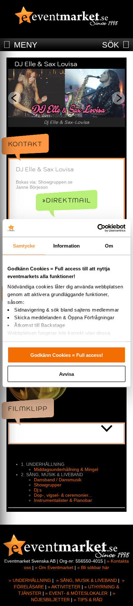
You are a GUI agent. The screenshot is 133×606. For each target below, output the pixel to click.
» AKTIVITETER (64, 586)
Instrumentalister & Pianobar (63, 500)
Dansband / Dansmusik (57, 479)
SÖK (110, 44)
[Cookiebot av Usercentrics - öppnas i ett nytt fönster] (97, 228)
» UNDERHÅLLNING (30, 580)
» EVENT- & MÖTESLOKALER (76, 593)
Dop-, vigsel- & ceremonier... (63, 495)
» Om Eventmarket (54, 567)
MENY (25, 44)
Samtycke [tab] (24, 246)
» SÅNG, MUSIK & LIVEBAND (86, 580)
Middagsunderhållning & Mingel (66, 469)
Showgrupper (47, 484)
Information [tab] (66, 246)
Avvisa (66, 373)
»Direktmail (66, 200)
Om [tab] (109, 246)
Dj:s (38, 490)
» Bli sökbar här (93, 567)
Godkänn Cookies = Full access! (66, 355)
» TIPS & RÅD (88, 599)
